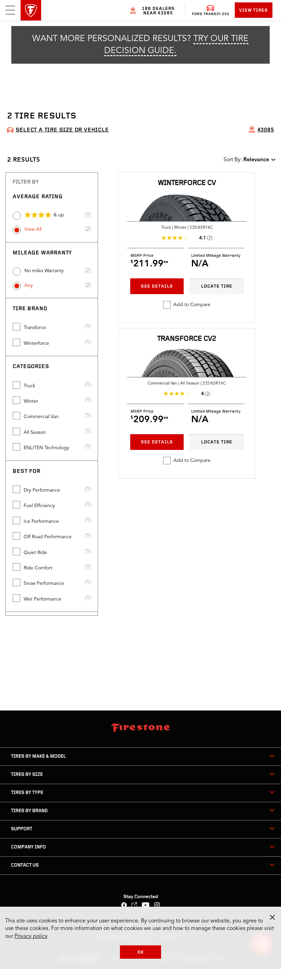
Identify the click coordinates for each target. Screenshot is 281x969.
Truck (29, 385)
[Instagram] (157, 906)
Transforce (35, 327)
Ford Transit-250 (210, 14)
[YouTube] (145, 906)
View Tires (253, 10)
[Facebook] (124, 906)
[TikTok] (134, 906)
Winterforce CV (187, 183)
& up (58, 215)
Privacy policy (31, 936)
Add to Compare (191, 304)
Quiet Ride (35, 552)
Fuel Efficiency (39, 505)
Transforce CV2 (186, 338)
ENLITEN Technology (46, 447)
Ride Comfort (38, 568)
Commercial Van (41, 416)
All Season (35, 432)
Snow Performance (44, 583)
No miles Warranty (44, 270)
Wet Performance (42, 599)
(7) (209, 238)
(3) (207, 393)
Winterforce (36, 343)
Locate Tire (216, 286)
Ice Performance (41, 521)
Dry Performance (42, 490)
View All (32, 229)
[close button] (272, 917)
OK (140, 952)
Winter (31, 401)
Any (28, 285)
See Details (157, 286)
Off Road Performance (48, 536)
